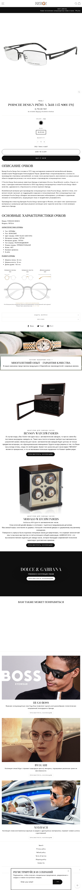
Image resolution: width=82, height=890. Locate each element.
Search (41, 845)
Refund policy (41, 852)
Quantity (41, 138)
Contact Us (41, 863)
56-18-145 (41, 132)
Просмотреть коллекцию (40, 454)
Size (41, 128)
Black (41, 123)
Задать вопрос (41, 315)
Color (41, 119)
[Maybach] (41, 802)
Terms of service (41, 856)
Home (40, 101)
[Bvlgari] (41, 740)
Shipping (38, 111)
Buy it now (41, 158)
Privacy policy (41, 849)
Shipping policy (41, 859)
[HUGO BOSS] (41, 678)
